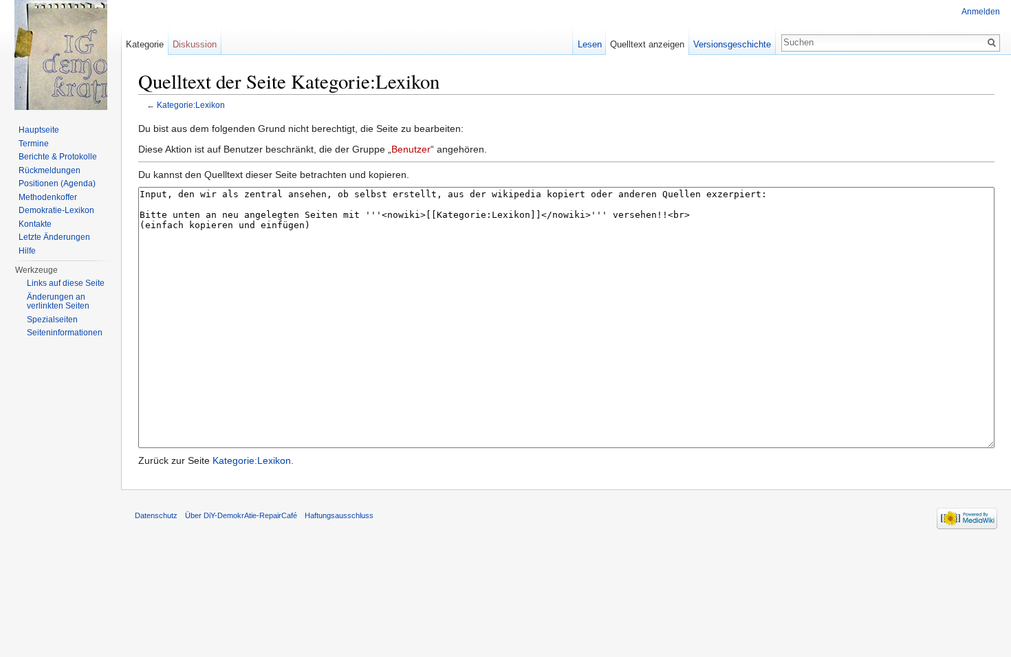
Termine (34, 143)
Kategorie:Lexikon (191, 104)
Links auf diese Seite (66, 283)
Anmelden (980, 11)
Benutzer (411, 149)
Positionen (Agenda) (57, 183)
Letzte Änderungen (54, 237)
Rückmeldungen (49, 170)
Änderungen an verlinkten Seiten (58, 301)
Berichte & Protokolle (58, 157)
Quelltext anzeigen (647, 44)
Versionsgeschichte (732, 44)
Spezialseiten (52, 319)
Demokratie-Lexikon (56, 210)
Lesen (590, 44)
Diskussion (195, 44)
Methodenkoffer (48, 197)
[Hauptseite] (61, 55)
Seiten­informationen (64, 332)
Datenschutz (156, 515)
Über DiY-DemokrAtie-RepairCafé (241, 515)
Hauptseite (39, 130)
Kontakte (35, 224)
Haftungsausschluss (339, 515)
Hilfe (27, 251)
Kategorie (145, 44)
